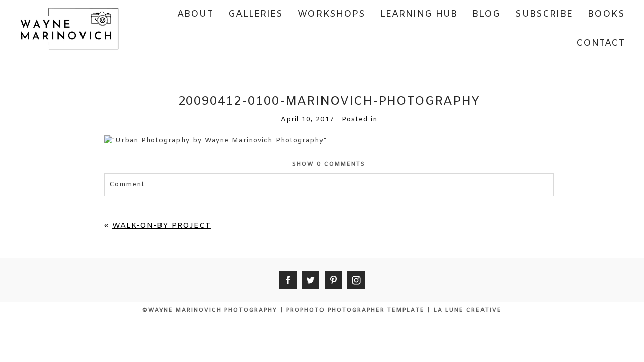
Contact (600, 43)
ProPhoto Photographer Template (355, 310)
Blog (486, 14)
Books (606, 14)
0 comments (328, 164)
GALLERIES (255, 14)
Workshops (331, 14)
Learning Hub (418, 14)
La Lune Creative (468, 310)
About (195, 14)
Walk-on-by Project (161, 226)
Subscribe (544, 14)
